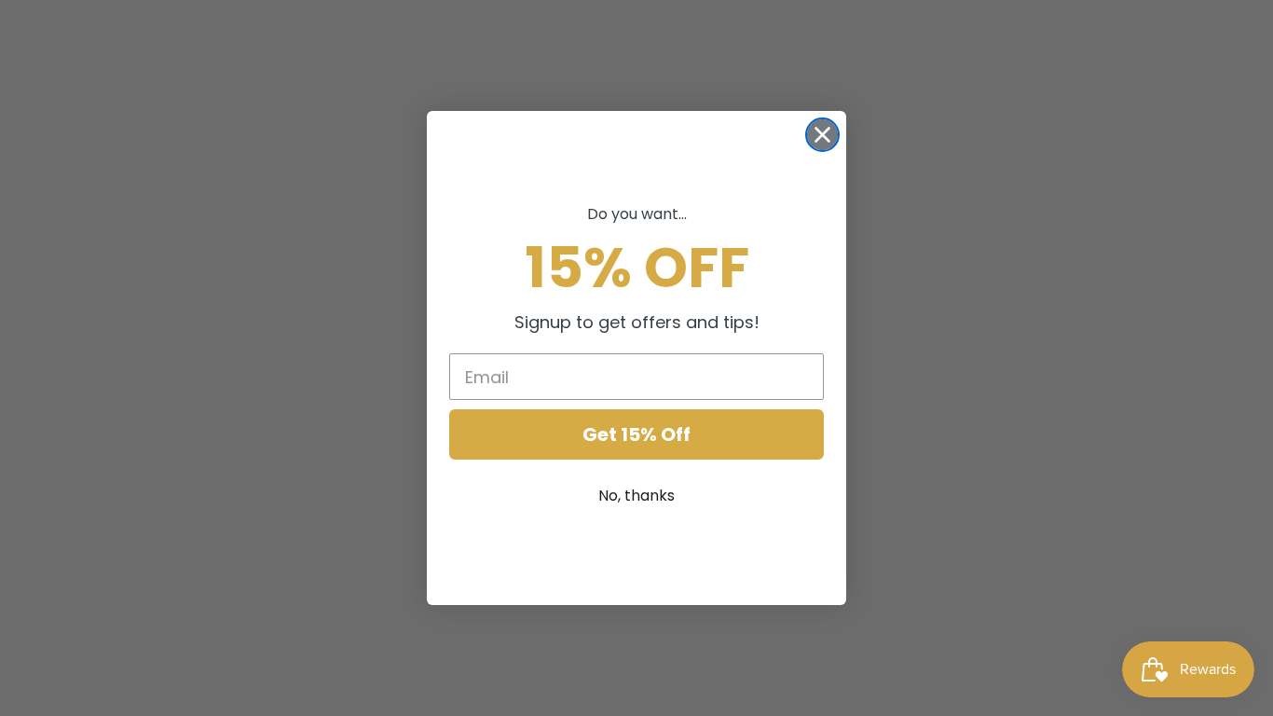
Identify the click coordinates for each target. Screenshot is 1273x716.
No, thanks (636, 495)
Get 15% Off (636, 434)
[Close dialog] (822, 134)
